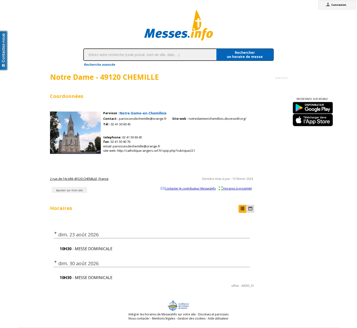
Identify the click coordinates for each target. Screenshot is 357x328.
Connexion (338, 5)
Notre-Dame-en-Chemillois (143, 113)
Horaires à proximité (237, 188)
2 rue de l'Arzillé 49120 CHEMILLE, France (79, 178)
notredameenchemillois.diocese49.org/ (217, 118)
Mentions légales (163, 318)
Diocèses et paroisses (213, 314)
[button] (242, 209)
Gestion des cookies (191, 318)
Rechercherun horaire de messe (245, 54)
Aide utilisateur (218, 318)
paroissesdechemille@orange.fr (143, 118)
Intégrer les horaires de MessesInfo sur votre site (162, 314)
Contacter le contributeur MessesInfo (190, 188)
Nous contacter (139, 318)
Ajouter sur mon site (69, 190)
